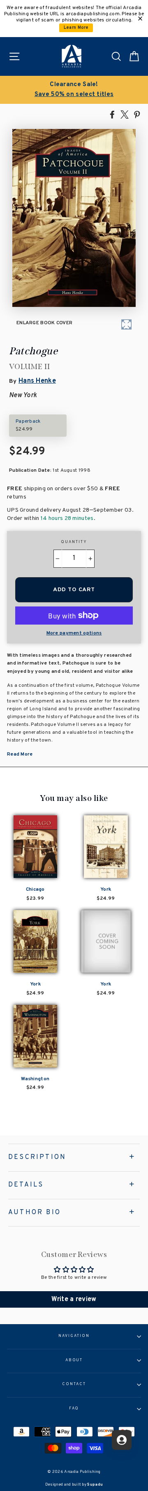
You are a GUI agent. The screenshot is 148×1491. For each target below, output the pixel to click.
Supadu (95, 1484)
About (74, 1360)
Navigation (73, 1336)
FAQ (74, 1408)
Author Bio (34, 1212)
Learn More (76, 27)
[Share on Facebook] (112, 114)
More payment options (74, 633)
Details (26, 1185)
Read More (20, 754)
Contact (74, 1384)
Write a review (73, 1299)
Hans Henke (37, 381)
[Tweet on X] (124, 114)
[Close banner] (140, 18)
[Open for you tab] (122, 1440)
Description (37, 1157)
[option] (74, 90)
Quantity (74, 542)
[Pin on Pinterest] (137, 114)
